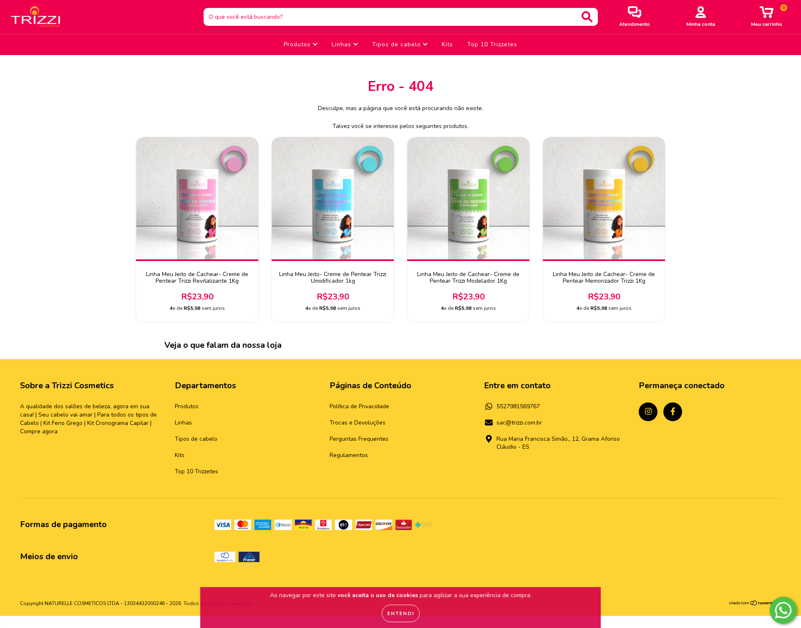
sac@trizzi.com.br (519, 423)
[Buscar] (587, 17)
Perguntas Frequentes (359, 439)
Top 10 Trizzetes (492, 44)
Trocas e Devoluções (357, 423)
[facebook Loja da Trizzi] (672, 411)
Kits (447, 44)
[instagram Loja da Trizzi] (648, 411)
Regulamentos (349, 455)
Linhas (342, 44)
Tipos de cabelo (397, 44)
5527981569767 (518, 406)
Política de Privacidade (359, 406)
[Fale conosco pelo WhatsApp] (783, 610)
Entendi (400, 613)
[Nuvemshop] (755, 604)
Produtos (298, 44)
